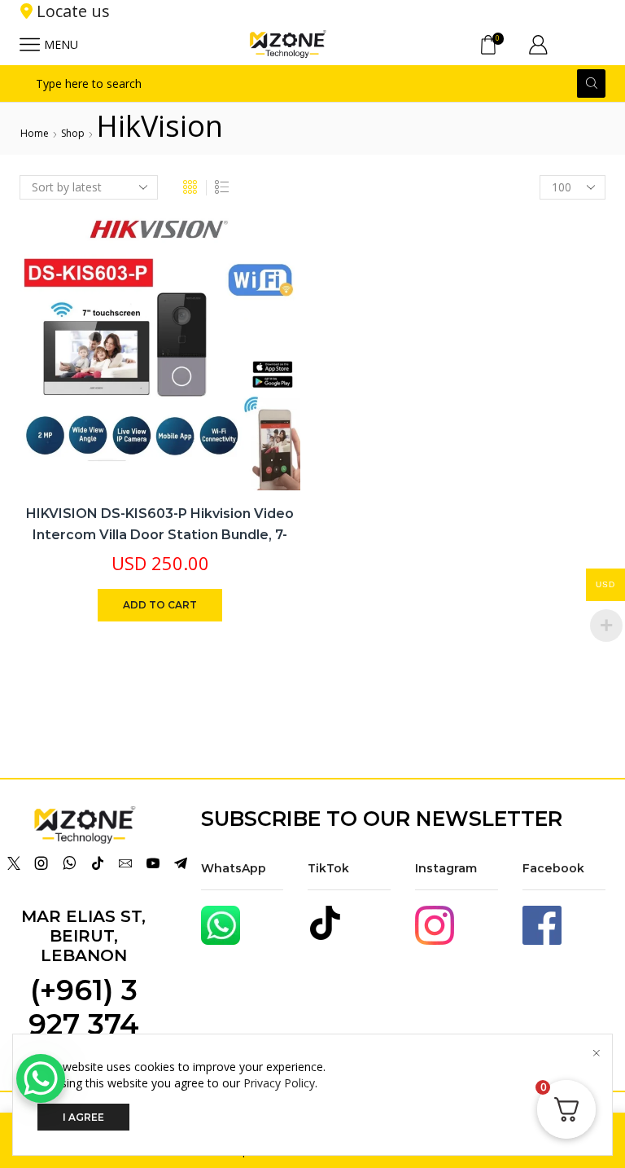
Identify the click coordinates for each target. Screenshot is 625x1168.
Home (34, 133)
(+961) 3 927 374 (83, 1007)
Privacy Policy (279, 1083)
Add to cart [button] (160, 605)
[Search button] (591, 83)
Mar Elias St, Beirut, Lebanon (83, 936)
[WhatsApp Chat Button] (40, 1078)
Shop (73, 133)
